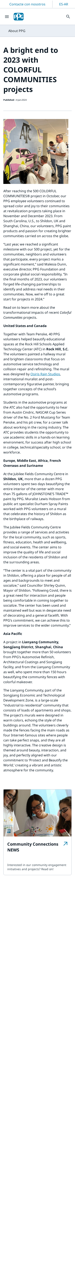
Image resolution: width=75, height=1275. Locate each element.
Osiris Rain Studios (45, 374)
